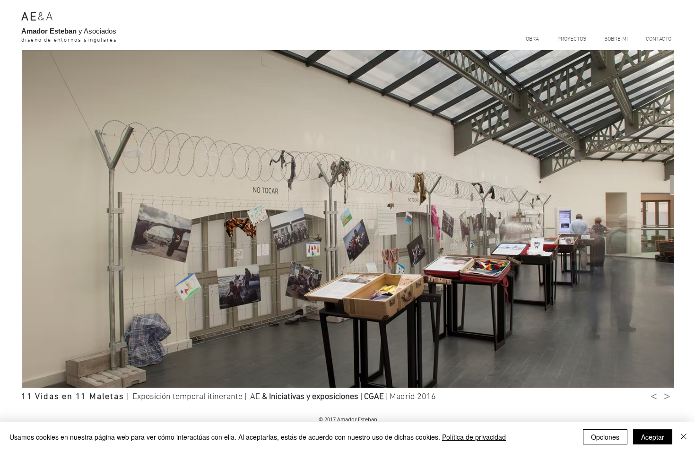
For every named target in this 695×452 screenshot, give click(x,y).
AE (29, 17)
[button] (348, 219)
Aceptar (652, 437)
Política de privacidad (474, 437)
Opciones (605, 437)
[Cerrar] (683, 436)
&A (45, 17)
